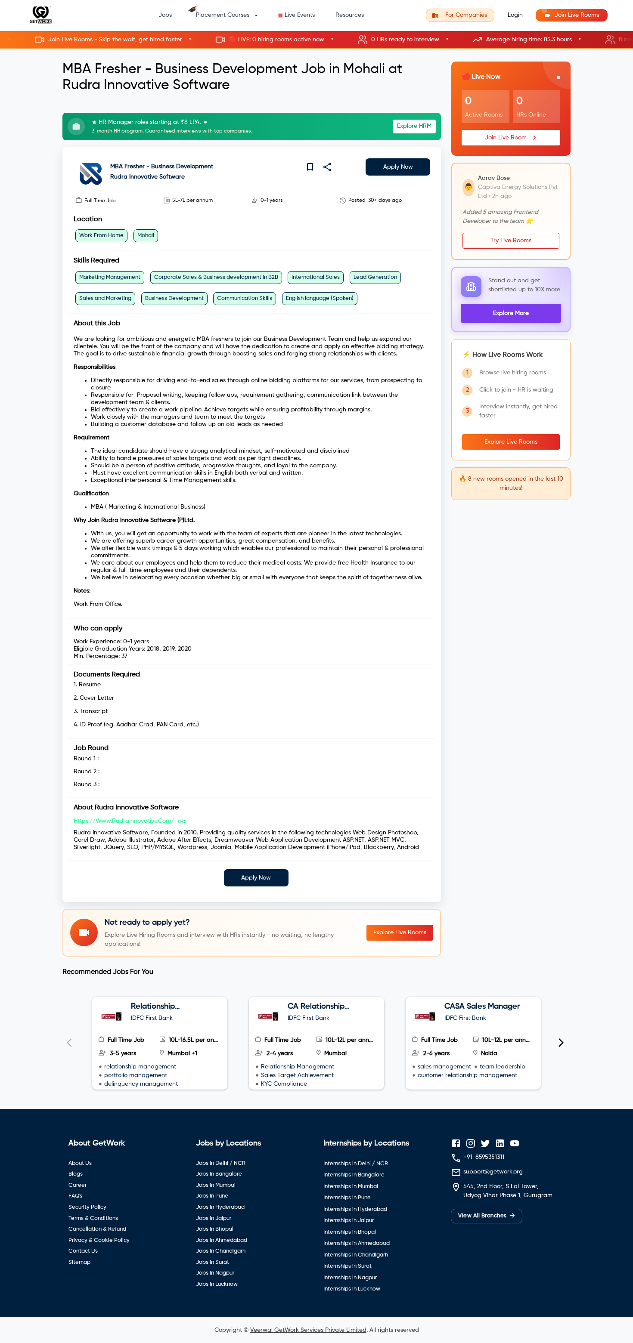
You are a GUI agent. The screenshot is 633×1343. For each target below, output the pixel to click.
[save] (310, 167)
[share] (327, 167)
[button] (316, 40)
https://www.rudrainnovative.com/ (124, 821)
